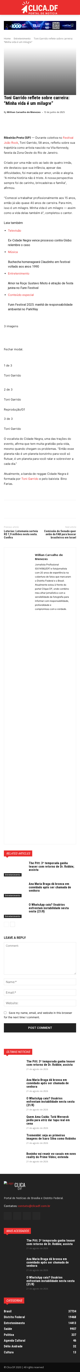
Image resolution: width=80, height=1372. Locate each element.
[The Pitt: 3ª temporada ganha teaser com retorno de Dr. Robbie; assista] (15, 868)
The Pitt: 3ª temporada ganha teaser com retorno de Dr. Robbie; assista (51, 866)
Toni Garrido (29, 479)
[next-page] (12, 924)
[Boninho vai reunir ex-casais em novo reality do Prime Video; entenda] (13, 1159)
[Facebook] (8, 510)
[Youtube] (36, 1216)
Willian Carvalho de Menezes (24, 112)
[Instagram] (17, 1216)
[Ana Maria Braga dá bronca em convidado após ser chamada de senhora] (15, 889)
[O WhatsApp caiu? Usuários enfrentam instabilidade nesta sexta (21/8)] (15, 910)
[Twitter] (17, 510)
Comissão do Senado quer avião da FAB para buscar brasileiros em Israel (60, 534)
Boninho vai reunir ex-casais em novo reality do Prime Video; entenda (51, 1155)
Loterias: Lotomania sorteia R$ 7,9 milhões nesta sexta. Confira (21, 534)
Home (7, 38)
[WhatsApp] (34, 510)
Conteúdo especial (21, 295)
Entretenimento (22, 38)
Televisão (14, 230)
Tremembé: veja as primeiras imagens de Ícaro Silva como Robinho (51, 1137)
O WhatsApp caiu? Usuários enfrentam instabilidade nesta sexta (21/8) (49, 908)
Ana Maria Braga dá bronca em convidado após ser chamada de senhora (50, 887)
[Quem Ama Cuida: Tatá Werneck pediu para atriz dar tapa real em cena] (13, 1122)
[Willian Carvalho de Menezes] (19, 696)
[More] (44, 510)
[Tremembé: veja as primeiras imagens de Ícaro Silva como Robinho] (13, 1140)
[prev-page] (6, 924)
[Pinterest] (26, 510)
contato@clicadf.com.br (34, 1206)
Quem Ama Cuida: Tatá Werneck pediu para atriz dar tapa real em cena (48, 1120)
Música (13, 252)
